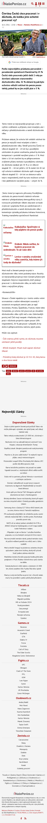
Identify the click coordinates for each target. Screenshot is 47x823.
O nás (13, 815)
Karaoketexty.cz (9, 780)
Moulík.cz (39, 780)
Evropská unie (23, 612)
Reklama (4, 810)
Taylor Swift (23, 724)
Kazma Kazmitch (23, 712)
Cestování (31, 775)
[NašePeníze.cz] (14, 3)
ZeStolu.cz (24, 778)
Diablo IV (23, 640)
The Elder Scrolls (23, 652)
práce (8, 371)
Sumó (23, 684)
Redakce (11, 810)
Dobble (23, 752)
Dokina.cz (16, 783)
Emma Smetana (23, 728)
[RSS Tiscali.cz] (25, 818)
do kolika (40, 371)
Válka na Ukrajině (23, 596)
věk (33, 371)
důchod (15, 371)
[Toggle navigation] (43, 3)
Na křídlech (23, 762)
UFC (23, 664)
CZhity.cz (25, 783)
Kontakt (37, 810)
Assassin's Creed (23, 630)
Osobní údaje (25, 810)
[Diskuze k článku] (3, 27)
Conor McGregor (23, 693)
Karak (23, 765)
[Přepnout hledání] (32, 3)
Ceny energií (23, 608)
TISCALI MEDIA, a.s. (23, 813)
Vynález (24, 618)
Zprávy (13, 775)
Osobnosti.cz (23, 698)
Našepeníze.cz (35, 783)
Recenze (23, 627)
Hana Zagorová (23, 708)
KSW (23, 677)
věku (8, 374)
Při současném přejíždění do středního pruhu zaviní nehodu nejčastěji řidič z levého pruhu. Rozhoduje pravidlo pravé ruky (23, 517)
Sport (19, 775)
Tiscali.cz (23, 585)
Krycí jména (23, 759)
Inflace (23, 589)
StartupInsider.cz (28, 786)
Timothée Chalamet (23, 731)
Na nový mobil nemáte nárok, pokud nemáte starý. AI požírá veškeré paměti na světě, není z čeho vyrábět (23, 541)
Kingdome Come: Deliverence (23, 656)
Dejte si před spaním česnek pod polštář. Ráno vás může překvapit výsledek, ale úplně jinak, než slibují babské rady (23, 429)
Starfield (23, 633)
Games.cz (23, 623)
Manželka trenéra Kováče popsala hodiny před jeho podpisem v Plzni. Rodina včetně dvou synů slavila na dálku (23, 559)
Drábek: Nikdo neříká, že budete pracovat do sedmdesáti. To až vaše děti (21, 247)
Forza (23, 643)
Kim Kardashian (23, 715)
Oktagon (23, 668)
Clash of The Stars (23, 671)
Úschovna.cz (22, 780)
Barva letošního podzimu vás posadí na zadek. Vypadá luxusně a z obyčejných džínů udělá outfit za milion (23, 470)
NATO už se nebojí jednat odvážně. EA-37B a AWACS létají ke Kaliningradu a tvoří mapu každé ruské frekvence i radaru (23, 526)
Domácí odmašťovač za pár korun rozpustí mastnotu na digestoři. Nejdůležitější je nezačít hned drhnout (23, 486)
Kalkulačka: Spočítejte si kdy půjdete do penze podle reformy (23, 229)
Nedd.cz (31, 780)
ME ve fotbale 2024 (23, 602)
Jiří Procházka (23, 690)
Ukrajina (24, 592)
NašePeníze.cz (40, 57)
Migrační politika (23, 599)
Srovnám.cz (16, 786)
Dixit (23, 756)
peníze (22, 371)
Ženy (24, 775)
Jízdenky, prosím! (23, 768)
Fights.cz (23, 660)
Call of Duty (23, 649)
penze (28, 371)
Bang (23, 743)
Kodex (32, 810)
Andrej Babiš (23, 702)
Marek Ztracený (24, 721)
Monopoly (23, 749)
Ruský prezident (24, 605)
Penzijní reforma (23, 615)
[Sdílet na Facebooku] (3, 366)
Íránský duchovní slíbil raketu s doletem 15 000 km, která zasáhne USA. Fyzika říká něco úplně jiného (23, 569)
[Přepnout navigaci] (36, 3)
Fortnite (23, 646)
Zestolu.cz (23, 735)
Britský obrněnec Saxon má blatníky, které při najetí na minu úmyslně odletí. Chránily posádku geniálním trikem (23, 501)
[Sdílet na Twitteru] (6, 366)
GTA (23, 636)
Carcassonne (23, 740)
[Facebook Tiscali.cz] (21, 818)
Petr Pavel (24, 705)
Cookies (17, 810)
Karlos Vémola (23, 687)
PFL (23, 674)
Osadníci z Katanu (23, 746)
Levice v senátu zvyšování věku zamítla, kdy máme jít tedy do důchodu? (22, 259)
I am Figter (23, 680)
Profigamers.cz (12, 778)
